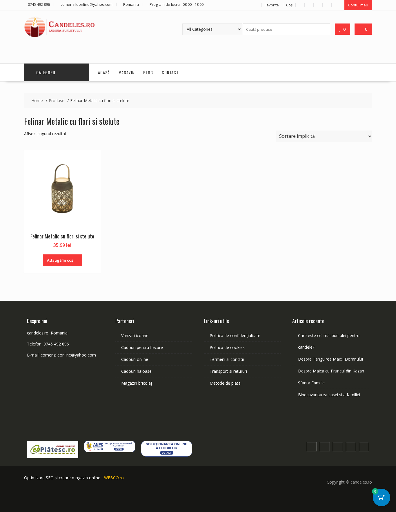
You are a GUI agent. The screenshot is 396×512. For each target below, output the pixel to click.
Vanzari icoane (134, 335)
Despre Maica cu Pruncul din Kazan (331, 371)
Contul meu (358, 5)
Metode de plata (225, 383)
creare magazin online (79, 477)
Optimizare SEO (39, 477)
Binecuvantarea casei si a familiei (329, 394)
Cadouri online (134, 359)
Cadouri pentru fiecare (142, 347)
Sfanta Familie (311, 383)
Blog (148, 72)
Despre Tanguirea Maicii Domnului (330, 359)
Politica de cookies (227, 347)
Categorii (45, 72)
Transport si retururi (228, 371)
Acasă (104, 72)
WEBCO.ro (114, 477)
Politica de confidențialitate (235, 335)
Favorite (272, 5)
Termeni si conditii (227, 359)
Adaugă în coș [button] (60, 260)
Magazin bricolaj (136, 383)
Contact (170, 72)
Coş (289, 5)
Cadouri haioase (136, 371)
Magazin (127, 72)
